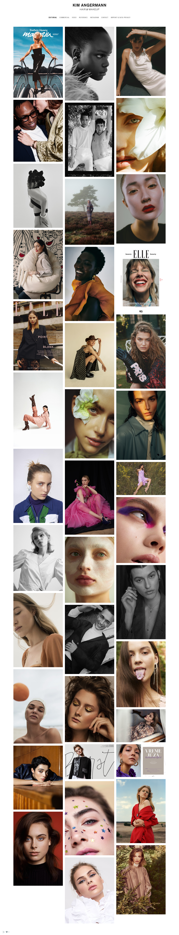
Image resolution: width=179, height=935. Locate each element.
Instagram (94, 17)
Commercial (64, 17)
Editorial (53, 17)
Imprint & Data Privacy (120, 17)
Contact (104, 17)
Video (74, 17)
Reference (83, 17)
